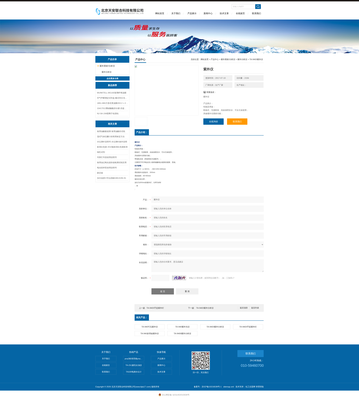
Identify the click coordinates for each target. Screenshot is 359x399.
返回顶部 (244, 308)
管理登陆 (260, 387)
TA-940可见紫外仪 (149, 327)
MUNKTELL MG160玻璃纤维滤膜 (111, 93)
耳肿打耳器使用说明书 (107, 157)
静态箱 (100, 173)
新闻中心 (208, 13)
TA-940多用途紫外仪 (150, 333)
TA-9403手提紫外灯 (155, 308)
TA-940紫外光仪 (182, 327)
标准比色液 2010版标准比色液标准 (112, 147)
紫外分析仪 (106, 72)
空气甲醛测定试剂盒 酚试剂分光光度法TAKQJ (112, 98)
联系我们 (256, 13)
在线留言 (240, 13)
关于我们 (175, 13)
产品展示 (191, 13)
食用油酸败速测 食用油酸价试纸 (111, 131)
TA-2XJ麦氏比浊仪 (134, 365)
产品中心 (215, 59)
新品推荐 (112, 85)
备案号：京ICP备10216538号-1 (208, 387)
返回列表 (255, 308)
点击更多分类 (112, 78)
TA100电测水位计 (133, 372)
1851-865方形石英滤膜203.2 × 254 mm (112, 103)
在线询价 (213, 121)
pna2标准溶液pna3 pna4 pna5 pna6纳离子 (134, 358)
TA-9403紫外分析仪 (205, 308)
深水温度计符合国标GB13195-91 (111, 178)
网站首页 (159, 13)
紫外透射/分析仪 (107, 66)
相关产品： (141, 317)
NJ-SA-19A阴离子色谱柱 (108, 113)
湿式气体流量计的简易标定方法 (111, 136)
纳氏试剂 (101, 152)
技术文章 (224, 13)
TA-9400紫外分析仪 (182, 333)
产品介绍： (141, 132)
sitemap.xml (228, 387)
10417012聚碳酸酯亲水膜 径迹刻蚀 (112, 108)
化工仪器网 (250, 387)
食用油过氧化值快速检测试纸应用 (111, 162)
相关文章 (112, 124)
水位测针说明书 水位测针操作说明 (112, 142)
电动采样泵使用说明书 (107, 168)
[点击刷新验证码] (179, 278)
